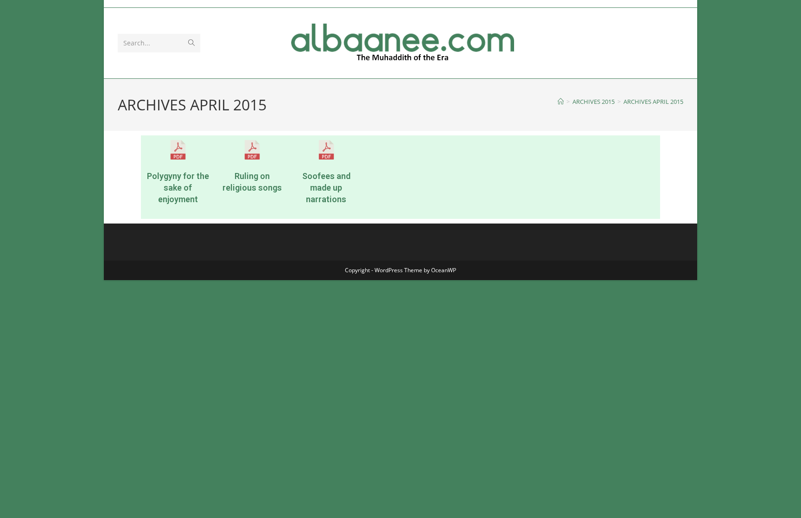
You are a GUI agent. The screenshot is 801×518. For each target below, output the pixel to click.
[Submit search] (191, 43)
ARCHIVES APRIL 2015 (653, 101)
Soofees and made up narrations (326, 187)
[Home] (561, 101)
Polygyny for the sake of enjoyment (178, 187)
